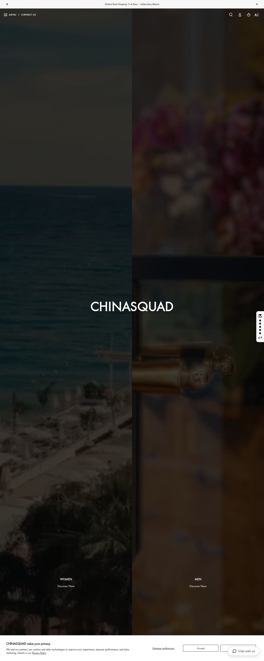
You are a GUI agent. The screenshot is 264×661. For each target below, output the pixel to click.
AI (257, 14)
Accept (200, 648)
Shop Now (146, 4)
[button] (230, 15)
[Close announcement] (257, 4)
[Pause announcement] (7, 4)
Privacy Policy (39, 653)
